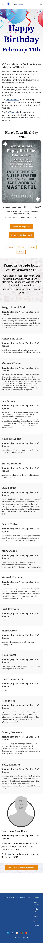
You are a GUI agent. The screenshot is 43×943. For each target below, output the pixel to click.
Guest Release (36, 903)
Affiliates (37, 897)
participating (8, 82)
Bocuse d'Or (9, 504)
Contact (36, 926)
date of (33, 87)
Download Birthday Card (21, 235)
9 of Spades (11, 112)
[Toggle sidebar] (3, 4)
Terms (36, 916)
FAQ (35, 921)
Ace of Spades (12, 99)
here (9, 854)
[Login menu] (40, 4)
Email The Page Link (21, 227)
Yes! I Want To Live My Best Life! (21, 868)
